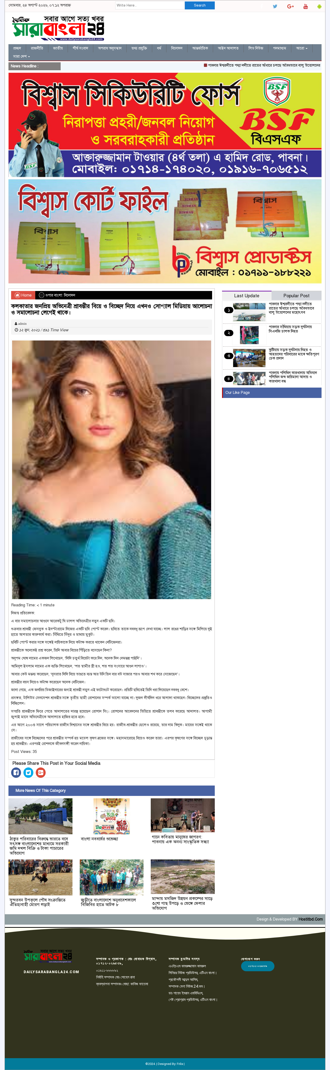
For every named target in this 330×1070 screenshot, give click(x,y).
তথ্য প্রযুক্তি (139, 48)
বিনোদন (176, 48)
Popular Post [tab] (296, 295)
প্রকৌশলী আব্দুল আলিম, (183, 979)
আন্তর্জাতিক (200, 48)
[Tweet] (28, 772)
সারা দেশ (20, 56)
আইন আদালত (228, 48)
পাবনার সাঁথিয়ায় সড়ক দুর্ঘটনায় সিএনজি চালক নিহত (290, 329)
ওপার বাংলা (53, 295)
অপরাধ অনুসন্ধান (110, 48)
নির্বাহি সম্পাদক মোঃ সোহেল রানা (115, 977)
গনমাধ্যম (279, 48)
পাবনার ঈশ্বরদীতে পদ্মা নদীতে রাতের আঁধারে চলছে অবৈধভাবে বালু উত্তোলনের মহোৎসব (247, 65)
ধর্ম (159, 48)
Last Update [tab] (246, 295)
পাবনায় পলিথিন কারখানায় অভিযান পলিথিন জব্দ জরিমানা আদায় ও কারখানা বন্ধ (293, 377)
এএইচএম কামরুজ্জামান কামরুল (187, 966)
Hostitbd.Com (311, 919)
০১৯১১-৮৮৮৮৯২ (107, 970)
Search (200, 5)
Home (26, 295)
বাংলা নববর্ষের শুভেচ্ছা (99, 839)
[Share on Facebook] (16, 772)
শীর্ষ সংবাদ (80, 48)
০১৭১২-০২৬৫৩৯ (257, 966)
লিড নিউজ (256, 48)
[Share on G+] (41, 772)
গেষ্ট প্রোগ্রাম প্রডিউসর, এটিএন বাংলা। (193, 999)
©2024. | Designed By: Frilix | (165, 1064)
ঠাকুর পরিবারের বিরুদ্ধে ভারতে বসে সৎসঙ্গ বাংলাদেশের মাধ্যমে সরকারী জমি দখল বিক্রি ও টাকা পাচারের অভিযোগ (39, 846)
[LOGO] (48, 956)
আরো (300, 48)
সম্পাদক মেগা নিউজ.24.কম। (187, 986)
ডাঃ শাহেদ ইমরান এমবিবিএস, (186, 993)
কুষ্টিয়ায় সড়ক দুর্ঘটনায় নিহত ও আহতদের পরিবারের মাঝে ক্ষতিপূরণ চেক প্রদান (294, 354)
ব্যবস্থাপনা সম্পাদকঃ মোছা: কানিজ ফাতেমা (122, 984)
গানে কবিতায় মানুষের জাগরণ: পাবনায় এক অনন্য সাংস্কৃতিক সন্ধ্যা (180, 839)
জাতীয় (58, 48)
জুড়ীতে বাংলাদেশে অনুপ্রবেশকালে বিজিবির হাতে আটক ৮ (108, 902)
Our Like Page (237, 392)
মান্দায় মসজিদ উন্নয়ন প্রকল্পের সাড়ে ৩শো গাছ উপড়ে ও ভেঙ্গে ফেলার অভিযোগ (182, 903)
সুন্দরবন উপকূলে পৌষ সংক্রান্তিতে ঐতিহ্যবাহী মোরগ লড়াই (37, 902)
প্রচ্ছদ (17, 48)
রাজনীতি (37, 48)
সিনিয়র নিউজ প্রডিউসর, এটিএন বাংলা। (193, 973)
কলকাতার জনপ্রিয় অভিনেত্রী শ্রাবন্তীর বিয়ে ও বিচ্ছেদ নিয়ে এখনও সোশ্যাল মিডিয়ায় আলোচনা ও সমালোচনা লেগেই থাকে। (111, 309)
